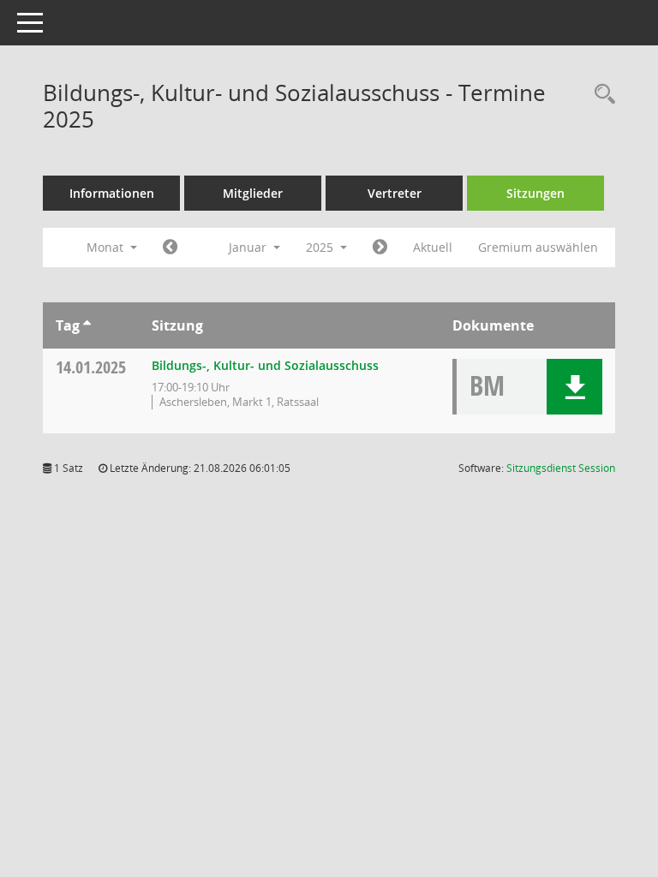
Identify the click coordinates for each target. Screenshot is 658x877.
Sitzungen (535, 193)
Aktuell (432, 247)
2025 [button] (321, 247)
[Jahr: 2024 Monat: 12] (170, 247)
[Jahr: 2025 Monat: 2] (380, 247)
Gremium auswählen (538, 247)
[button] (574, 387)
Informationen (111, 193)
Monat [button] (107, 247)
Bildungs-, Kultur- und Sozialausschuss (265, 365)
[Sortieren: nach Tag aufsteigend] (87, 325)
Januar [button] (249, 247)
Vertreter (395, 193)
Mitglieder (253, 193)
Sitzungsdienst (560, 468)
